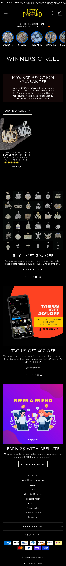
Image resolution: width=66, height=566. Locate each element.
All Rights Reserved (33, 563)
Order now (33, 375)
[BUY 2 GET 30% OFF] (33, 220)
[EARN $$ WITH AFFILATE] (33, 414)
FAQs (32, 489)
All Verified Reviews (33, 494)
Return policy (33, 503)
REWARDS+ (32, 475)
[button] (11, 162)
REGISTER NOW (33, 464)
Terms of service (33, 512)
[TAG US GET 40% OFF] (33, 316)
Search (33, 485)
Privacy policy (33, 508)
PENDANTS (33, 277)
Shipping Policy (33, 499)
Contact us (33, 517)
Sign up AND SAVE (32, 526)
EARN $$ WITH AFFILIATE (33, 480)
